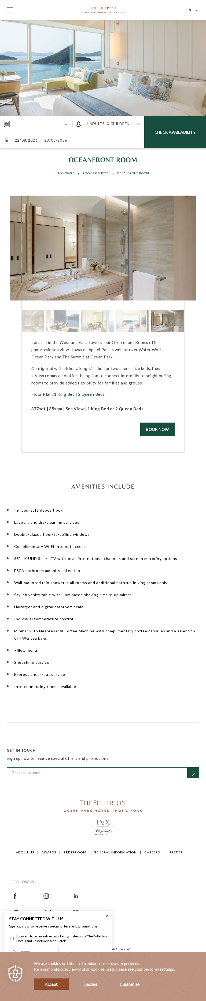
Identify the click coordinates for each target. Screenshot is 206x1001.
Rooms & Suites (96, 173)
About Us (25, 852)
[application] (103, 976)
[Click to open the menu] (10, 10)
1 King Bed (64, 394)
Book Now (157, 429)
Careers (152, 852)
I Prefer (175, 852)
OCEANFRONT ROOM (133, 173)
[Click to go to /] (103, 805)
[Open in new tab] (28, 895)
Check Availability (175, 132)
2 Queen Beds (91, 394)
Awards (49, 852)
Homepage (65, 173)
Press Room (75, 852)
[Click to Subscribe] (193, 772)
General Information (115, 852)
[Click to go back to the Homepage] (103, 9)
